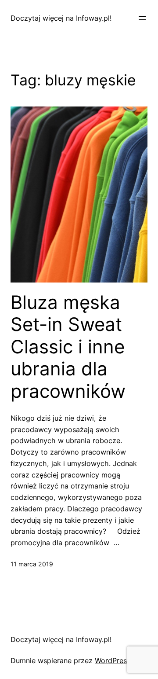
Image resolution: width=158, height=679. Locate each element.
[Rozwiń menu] (142, 18)
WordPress (112, 660)
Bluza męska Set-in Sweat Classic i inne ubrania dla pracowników (68, 346)
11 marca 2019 (32, 564)
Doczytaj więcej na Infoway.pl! (61, 18)
